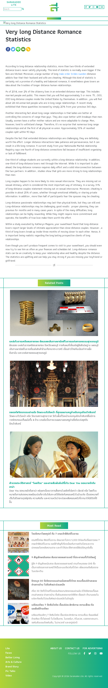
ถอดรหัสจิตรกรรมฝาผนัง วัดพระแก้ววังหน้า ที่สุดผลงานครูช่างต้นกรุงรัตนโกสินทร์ (52, 412)
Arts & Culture (13, 662)
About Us (56, 648)
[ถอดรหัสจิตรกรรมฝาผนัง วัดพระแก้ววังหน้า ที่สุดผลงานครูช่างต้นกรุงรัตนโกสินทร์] (54, 383)
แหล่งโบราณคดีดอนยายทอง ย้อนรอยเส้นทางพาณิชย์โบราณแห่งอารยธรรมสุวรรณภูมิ (54, 341)
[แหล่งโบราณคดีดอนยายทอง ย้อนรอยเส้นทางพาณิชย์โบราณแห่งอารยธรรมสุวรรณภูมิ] (54, 313)
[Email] (23, 49)
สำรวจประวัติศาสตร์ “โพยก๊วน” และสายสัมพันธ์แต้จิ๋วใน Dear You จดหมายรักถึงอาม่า (52, 485)
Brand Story (12, 666)
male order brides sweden (72, 74)
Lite (7, 648)
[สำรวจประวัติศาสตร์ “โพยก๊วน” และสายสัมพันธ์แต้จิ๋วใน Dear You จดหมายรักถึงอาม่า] (54, 454)
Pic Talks (10, 671)
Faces (8, 653)
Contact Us (72, 648)
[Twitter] (13, 49)
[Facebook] (8, 49)
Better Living (12, 657)
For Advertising (93, 648)
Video (8, 675)
